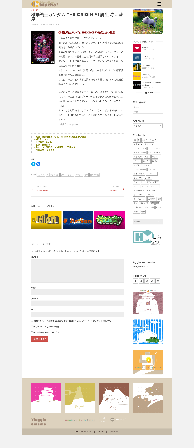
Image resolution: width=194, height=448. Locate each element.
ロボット (78, 175)
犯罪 (152, 207)
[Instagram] (146, 281)
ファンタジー (139, 182)
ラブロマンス (139, 195)
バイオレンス (151, 174)
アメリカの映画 (154, 148)
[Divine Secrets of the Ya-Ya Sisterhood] (137, 85)
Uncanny (145, 47)
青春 (143, 211)
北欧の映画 (144, 203)
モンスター (150, 190)
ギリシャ (137, 161)
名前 (33, 287)
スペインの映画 (140, 169)
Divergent (146, 65)
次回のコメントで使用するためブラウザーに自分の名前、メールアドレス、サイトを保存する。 (73, 321)
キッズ (154, 157)
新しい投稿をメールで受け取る (46, 332)
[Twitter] (141, 281)
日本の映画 (94, 175)
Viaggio (136, 112)
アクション (54, 175)
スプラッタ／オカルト (142, 165)
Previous (33, 220)
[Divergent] (137, 67)
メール (34, 298)
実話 (152, 203)
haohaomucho (52, 24)
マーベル (144, 186)
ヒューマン (138, 178)
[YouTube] (152, 281)
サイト (34, 310)
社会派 (158, 207)
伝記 (159, 199)
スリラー (151, 169)
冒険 (135, 203)
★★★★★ (138, 144)
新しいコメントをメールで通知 (46, 326)
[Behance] (157, 281)
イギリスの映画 (140, 152)
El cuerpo (146, 56)
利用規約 (100, 432)
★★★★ (40, 175)
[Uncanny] (137, 48)
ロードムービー (140, 199)
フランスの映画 (152, 182)
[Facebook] (135, 281)
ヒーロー (148, 178)
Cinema (34, 10)
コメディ (146, 161)
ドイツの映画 (139, 174)
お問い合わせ (114, 432)
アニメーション (67, 175)
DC (135, 140)
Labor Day (146, 74)
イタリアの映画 (154, 152)
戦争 (86, 175)
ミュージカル (139, 190)
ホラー (136, 186)
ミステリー (154, 186)
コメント (35, 257)
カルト (147, 157)
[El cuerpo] (137, 57)
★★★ (144, 140)
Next (122, 220)
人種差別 (151, 199)
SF (47, 175)
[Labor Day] (137, 76)
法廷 (146, 207)
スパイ (154, 161)
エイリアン (138, 157)
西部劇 (136, 211)
